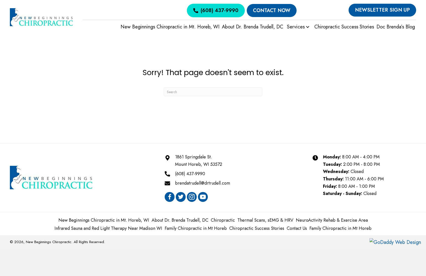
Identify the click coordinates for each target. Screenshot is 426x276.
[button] (308, 27)
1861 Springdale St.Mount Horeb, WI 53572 (198, 161)
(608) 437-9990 (190, 173)
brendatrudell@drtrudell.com (202, 183)
